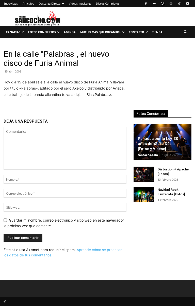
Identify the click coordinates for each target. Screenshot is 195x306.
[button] (185, 32)
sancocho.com (148, 155)
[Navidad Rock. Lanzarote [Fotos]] (144, 194)
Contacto (136, 32)
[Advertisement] (162, 74)
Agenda (70, 32)
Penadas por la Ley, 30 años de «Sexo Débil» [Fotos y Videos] (158, 143)
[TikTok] (179, 3)
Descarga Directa (49, 3)
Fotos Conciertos (42, 32)
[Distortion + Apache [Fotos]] (144, 174)
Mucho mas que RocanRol (100, 32)
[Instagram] (162, 3)
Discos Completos (107, 3)
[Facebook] (146, 3)
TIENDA (157, 32)
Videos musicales (80, 3)
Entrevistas (11, 3)
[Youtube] (187, 3)
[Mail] (171, 3)
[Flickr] (154, 3)
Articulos (28, 3)
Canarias (13, 32)
